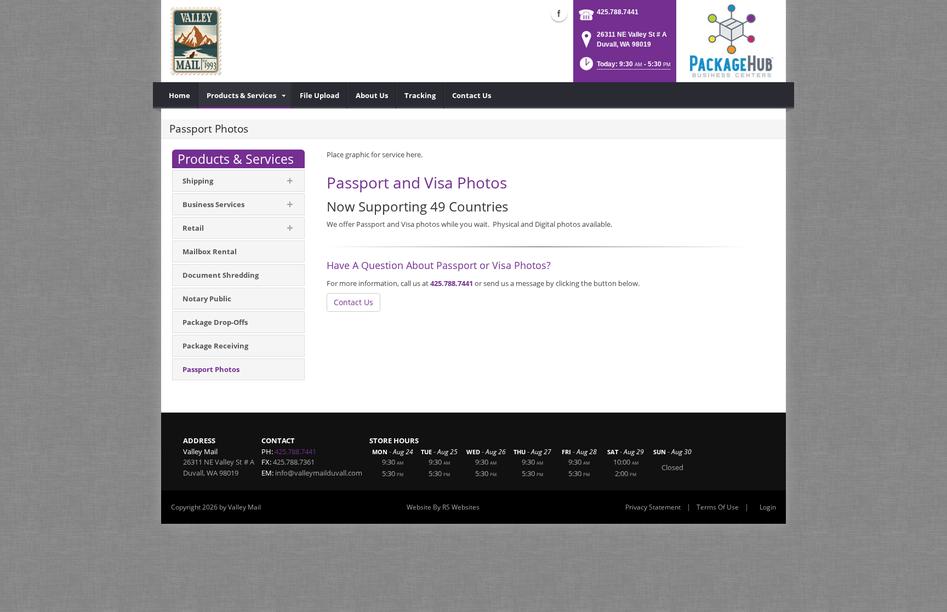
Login (768, 507)
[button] (624, 67)
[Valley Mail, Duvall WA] (196, 41)
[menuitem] (179, 95)
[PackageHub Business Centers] (731, 40)
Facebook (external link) (559, 13)
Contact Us (353, 302)
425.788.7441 (617, 12)
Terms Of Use (718, 507)
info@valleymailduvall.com (318, 473)
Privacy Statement (653, 507)
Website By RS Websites (443, 507)
